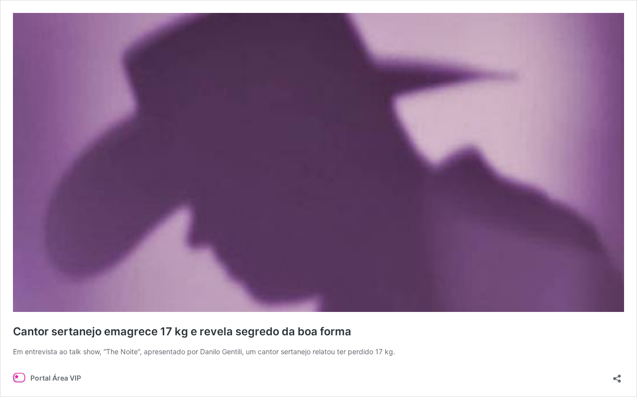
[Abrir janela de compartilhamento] (617, 375)
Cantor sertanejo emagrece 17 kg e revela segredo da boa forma (182, 331)
